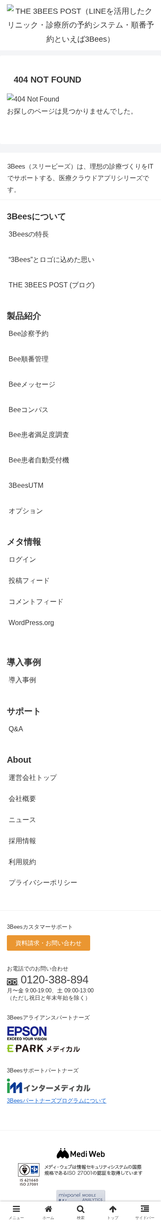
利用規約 (22, 862)
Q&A (16, 729)
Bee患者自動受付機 (39, 460)
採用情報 (22, 840)
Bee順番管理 (29, 359)
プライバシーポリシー (43, 882)
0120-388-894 (54, 979)
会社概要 (22, 798)
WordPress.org (31, 622)
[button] (144, 1086)
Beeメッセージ (32, 384)
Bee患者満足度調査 (39, 434)
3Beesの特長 (29, 234)
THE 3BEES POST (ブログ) (51, 285)
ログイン (22, 559)
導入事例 (22, 680)
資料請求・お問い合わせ (48, 943)
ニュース (22, 819)
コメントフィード (36, 601)
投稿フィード (29, 580)
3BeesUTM (26, 485)
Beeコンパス (29, 409)
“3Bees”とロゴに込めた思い (51, 259)
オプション (26, 510)
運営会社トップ (33, 777)
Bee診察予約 (29, 333)
